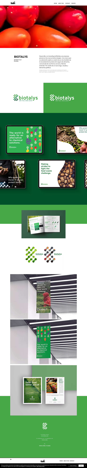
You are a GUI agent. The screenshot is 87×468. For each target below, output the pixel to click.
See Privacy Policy (41, 466)
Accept (81, 465)
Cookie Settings (73, 465)
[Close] (85, 465)
